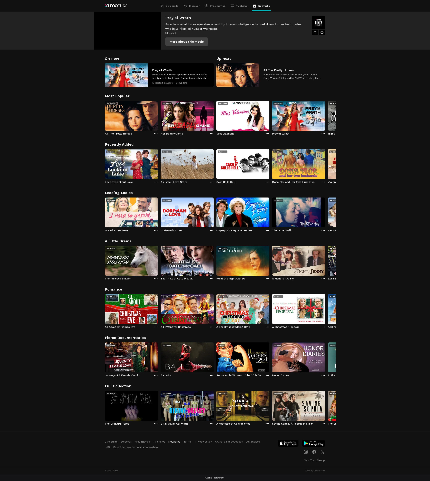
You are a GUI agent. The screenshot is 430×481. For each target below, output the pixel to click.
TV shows (242, 6)
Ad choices (253, 441)
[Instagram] (305, 451)
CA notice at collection (229, 441)
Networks (264, 6)
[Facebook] (314, 451)
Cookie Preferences (215, 477)
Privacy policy (203, 441)
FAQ (107, 447)
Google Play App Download (313, 444)
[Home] (116, 5)
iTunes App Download (288, 444)
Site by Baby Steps (315, 471)
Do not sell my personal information (135, 447)
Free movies (217, 6)
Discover (194, 6)
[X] (322, 451)
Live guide (172, 6)
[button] (186, 41)
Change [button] (321, 460)
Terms (187, 441)
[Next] (325, 115)
